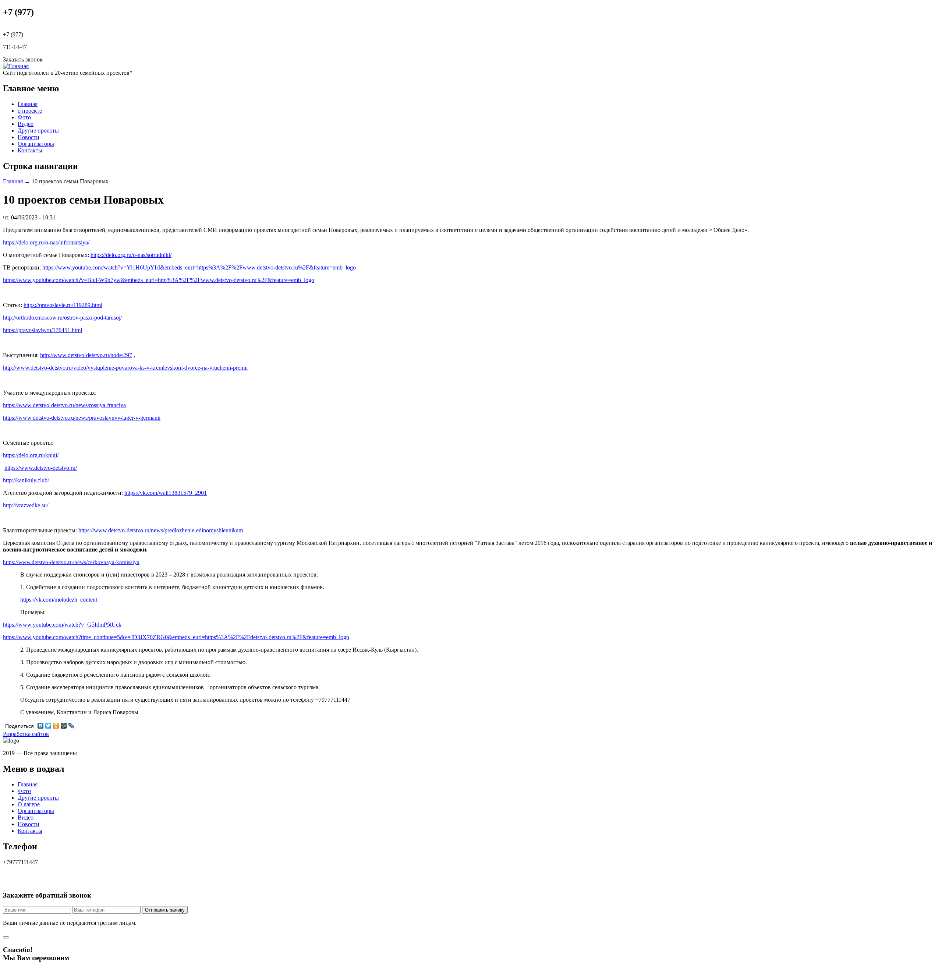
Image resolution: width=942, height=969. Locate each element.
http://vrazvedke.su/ (25, 505)
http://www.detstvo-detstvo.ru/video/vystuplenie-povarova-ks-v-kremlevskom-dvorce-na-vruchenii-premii (125, 367)
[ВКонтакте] (41, 725)
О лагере (29, 804)
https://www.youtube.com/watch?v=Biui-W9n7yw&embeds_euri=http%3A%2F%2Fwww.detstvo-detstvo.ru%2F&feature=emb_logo (158, 280)
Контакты (30, 150)
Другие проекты (38, 130)
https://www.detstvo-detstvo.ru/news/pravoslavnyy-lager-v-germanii (81, 418)
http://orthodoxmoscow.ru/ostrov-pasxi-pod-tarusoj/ (62, 317)
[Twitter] (48, 725)
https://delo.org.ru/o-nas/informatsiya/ (46, 242)
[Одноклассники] (56, 725)
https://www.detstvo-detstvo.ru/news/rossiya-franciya (64, 405)
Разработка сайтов (26, 734)
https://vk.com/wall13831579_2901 (165, 493)
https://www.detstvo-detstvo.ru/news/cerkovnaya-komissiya (71, 562)
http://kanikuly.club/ (26, 480)
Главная (28, 104)
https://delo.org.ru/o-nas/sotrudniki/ (131, 255)
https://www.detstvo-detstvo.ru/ (40, 468)
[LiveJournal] (71, 725)
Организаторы (36, 144)
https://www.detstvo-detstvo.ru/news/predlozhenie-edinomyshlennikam (160, 530)
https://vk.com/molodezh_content (58, 599)
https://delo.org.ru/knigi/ (31, 455)
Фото (24, 117)
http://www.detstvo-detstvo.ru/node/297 (86, 355)
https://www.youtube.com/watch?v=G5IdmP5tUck (62, 624)
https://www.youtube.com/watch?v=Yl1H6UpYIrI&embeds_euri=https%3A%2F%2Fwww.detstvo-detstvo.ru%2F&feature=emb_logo (199, 267)
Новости (28, 137)
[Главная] (16, 66)
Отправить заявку (165, 910)
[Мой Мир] (64, 725)
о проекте (30, 111)
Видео (25, 124)
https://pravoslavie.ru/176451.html (42, 330)
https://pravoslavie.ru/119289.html (63, 305)
